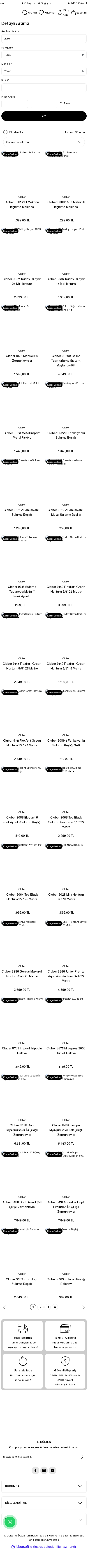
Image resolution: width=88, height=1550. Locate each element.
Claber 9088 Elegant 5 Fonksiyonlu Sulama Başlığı (22, 819)
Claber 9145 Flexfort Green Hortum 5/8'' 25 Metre (22, 666)
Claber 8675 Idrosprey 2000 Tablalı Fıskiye (66, 1050)
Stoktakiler (16, 132)
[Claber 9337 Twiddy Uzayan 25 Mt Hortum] (22, 248)
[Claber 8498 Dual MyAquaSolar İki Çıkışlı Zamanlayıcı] (22, 1094)
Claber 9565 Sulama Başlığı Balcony (66, 1281)
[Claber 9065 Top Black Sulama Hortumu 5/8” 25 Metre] (66, 786)
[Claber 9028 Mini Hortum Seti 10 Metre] (66, 863)
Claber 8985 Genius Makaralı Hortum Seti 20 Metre (22, 973)
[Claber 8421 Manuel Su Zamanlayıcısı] (22, 325)
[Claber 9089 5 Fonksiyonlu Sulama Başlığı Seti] (66, 710)
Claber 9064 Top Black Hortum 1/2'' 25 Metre (22, 896)
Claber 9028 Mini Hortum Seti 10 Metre (66, 896)
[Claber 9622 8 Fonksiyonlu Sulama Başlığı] (66, 402)
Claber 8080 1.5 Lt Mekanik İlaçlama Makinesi (66, 204)
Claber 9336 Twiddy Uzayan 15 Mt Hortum (66, 281)
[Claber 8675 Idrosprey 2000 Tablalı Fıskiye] (66, 1017)
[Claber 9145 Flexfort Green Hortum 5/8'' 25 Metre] (22, 633)
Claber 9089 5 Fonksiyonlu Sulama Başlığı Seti (66, 742)
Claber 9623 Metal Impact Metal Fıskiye (22, 435)
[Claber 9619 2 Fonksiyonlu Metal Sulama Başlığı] (66, 479)
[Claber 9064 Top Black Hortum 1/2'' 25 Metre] (22, 863)
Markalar (6, 64)
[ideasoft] (20, 1547)
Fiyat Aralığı (8, 97)
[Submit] (82, 1456)
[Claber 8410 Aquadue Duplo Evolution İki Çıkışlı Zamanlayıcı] (66, 1171)
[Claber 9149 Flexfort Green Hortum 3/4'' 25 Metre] (66, 556)
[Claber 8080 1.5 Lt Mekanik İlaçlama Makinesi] (66, 171)
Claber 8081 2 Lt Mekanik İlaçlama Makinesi (22, 204)
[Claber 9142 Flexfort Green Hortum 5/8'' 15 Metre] (66, 633)
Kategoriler (7, 47)
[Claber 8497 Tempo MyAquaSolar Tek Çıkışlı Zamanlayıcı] (66, 1094)
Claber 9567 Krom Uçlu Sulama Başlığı (22, 1281)
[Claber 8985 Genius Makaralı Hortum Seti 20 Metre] (22, 940)
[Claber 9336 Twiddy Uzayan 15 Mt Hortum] (66, 248)
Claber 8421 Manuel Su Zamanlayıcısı (22, 358)
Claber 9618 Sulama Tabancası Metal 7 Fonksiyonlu (22, 591)
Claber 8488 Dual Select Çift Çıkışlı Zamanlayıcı (22, 1204)
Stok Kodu (7, 80)
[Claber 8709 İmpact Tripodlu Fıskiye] (22, 1017)
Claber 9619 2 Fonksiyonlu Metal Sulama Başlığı (66, 512)
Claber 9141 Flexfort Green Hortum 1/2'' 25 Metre (22, 742)
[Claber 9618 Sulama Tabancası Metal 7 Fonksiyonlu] (22, 556)
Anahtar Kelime (10, 31)
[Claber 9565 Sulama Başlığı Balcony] (66, 1248)
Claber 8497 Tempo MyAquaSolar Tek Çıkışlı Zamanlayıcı (66, 1130)
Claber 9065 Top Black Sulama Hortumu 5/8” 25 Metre (66, 822)
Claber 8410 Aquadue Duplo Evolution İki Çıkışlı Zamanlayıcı (66, 1207)
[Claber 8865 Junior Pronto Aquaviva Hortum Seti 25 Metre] (66, 940)
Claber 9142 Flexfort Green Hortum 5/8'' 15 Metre (66, 666)
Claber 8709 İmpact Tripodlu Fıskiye (22, 1050)
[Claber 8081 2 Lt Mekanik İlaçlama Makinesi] (22, 171)
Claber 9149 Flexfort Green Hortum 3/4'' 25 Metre (66, 589)
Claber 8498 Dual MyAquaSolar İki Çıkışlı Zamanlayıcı (22, 1130)
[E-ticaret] (43, 1546)
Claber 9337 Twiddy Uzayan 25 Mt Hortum (22, 281)
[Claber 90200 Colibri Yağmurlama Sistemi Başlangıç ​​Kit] (66, 325)
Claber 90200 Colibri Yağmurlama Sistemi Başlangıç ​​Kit (66, 360)
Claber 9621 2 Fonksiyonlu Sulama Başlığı (22, 512)
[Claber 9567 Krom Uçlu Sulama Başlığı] (22, 1248)
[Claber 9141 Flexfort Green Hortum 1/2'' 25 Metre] (22, 710)
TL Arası (65, 103)
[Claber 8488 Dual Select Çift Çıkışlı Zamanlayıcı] (22, 1171)
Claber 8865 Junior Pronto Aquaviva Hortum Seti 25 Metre (66, 976)
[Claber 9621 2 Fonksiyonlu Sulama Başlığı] (22, 479)
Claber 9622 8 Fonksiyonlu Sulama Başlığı (66, 435)
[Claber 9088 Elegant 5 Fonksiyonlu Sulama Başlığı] (22, 786)
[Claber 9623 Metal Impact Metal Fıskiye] (22, 402)
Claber (22, 196)
